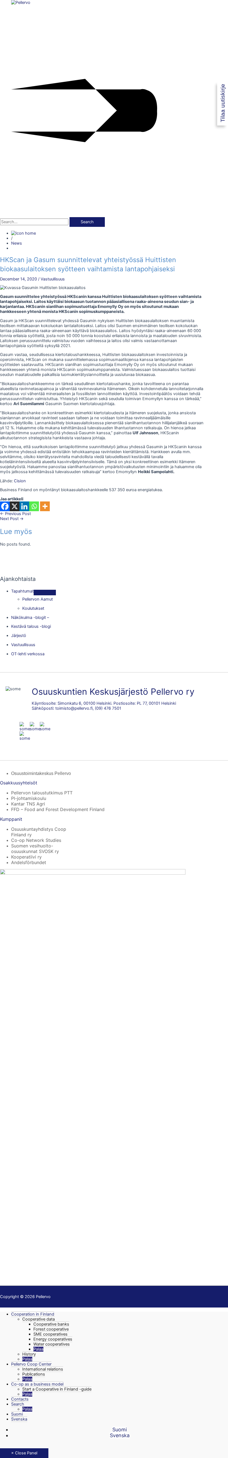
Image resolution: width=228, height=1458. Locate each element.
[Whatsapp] (34, 506)
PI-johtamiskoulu (28, 798)
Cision (20, 480)
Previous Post (15, 513)
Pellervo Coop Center (31, 1364)
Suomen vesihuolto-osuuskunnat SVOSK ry (35, 848)
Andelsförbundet (28, 862)
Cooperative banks (51, 1324)
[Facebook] (5, 506)
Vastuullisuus (53, 279)
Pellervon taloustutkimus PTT (42, 792)
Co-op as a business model (37, 1384)
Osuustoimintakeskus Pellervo (41, 773)
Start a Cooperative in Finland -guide (56, 1389)
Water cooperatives (51, 1344)
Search (17, 1404)
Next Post (12, 518)
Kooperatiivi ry (26, 857)
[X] (14, 506)
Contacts (20, 1399)
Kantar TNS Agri (28, 804)
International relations (42, 1369)
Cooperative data (38, 1319)
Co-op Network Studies (36, 840)
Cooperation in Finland (32, 1314)
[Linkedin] (24, 506)
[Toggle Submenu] (45, 592)
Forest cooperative (51, 1329)
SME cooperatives (50, 1334)
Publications (33, 1374)
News (16, 243)
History (29, 1354)
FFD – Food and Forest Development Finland (58, 809)
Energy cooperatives (52, 1339)
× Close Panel (24, 1453)
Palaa (38, 1349)
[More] (45, 506)
